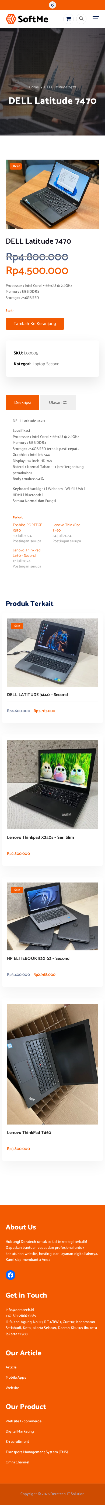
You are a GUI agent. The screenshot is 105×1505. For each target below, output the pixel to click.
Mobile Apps (16, 1378)
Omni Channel (17, 1463)
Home (34, 87)
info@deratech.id (20, 1310)
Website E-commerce (23, 1422)
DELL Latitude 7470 (60, 87)
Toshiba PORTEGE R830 (27, 528)
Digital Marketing (20, 1432)
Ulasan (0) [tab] (58, 402)
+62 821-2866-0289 (21, 1316)
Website (12, 1388)
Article (11, 1368)
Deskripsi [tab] (22, 402)
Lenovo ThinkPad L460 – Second (26, 553)
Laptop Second (46, 364)
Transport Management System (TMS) (37, 1452)
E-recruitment (17, 1442)
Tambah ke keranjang (35, 323)
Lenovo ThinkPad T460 (66, 528)
